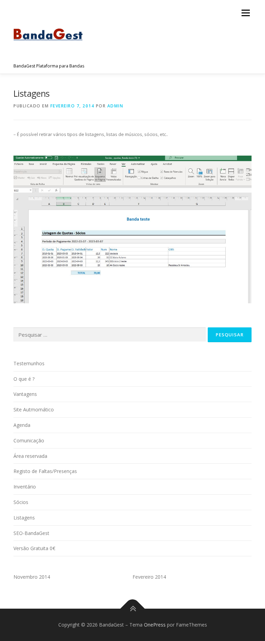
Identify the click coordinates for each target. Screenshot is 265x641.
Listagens (24, 517)
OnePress (155, 624)
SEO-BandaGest (31, 533)
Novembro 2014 (31, 577)
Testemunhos (29, 363)
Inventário (24, 486)
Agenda (21, 425)
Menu (245, 13)
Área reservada (30, 456)
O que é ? (24, 379)
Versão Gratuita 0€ (34, 548)
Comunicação (28, 440)
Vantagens (25, 394)
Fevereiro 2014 (149, 577)
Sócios (20, 502)
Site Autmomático (33, 409)
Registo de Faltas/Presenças (45, 471)
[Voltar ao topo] (132, 609)
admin (115, 106)
